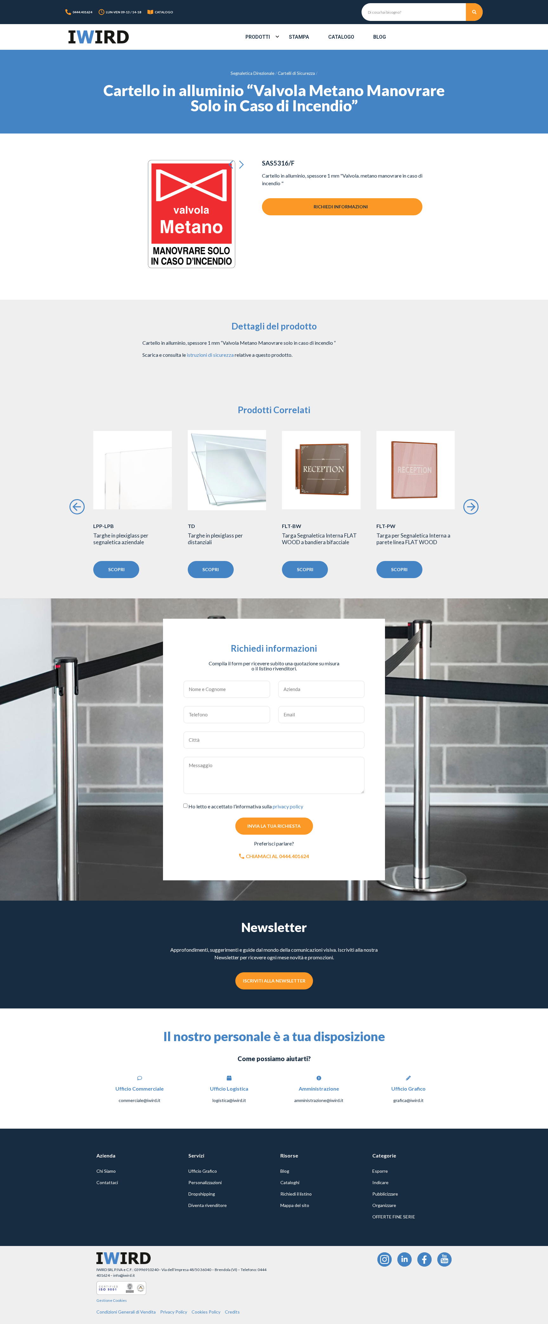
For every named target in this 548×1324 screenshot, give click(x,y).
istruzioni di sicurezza (210, 355)
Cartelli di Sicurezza (296, 73)
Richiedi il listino (296, 1194)
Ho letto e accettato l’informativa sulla (245, 806)
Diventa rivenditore (207, 1205)
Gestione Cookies (111, 1300)
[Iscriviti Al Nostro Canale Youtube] (444, 1259)
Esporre (380, 1171)
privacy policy (288, 806)
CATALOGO (164, 12)
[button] (233, 165)
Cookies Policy (206, 1311)
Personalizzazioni (205, 1182)
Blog (379, 37)
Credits (232, 1311)
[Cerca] (474, 12)
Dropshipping (201, 1194)
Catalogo (341, 37)
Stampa (299, 37)
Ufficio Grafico (202, 1171)
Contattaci (107, 1182)
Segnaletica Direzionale (252, 73)
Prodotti (257, 37)
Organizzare (384, 1205)
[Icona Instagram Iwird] (384, 1259)
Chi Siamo (106, 1171)
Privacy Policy (173, 1311)
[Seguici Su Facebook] (424, 1259)
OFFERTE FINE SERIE (393, 1216)
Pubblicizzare (385, 1194)
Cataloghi (289, 1182)
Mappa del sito (294, 1205)
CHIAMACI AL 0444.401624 (277, 856)
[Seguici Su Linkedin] (404, 1259)
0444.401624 (82, 12)
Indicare (380, 1182)
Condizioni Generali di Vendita (126, 1311)
